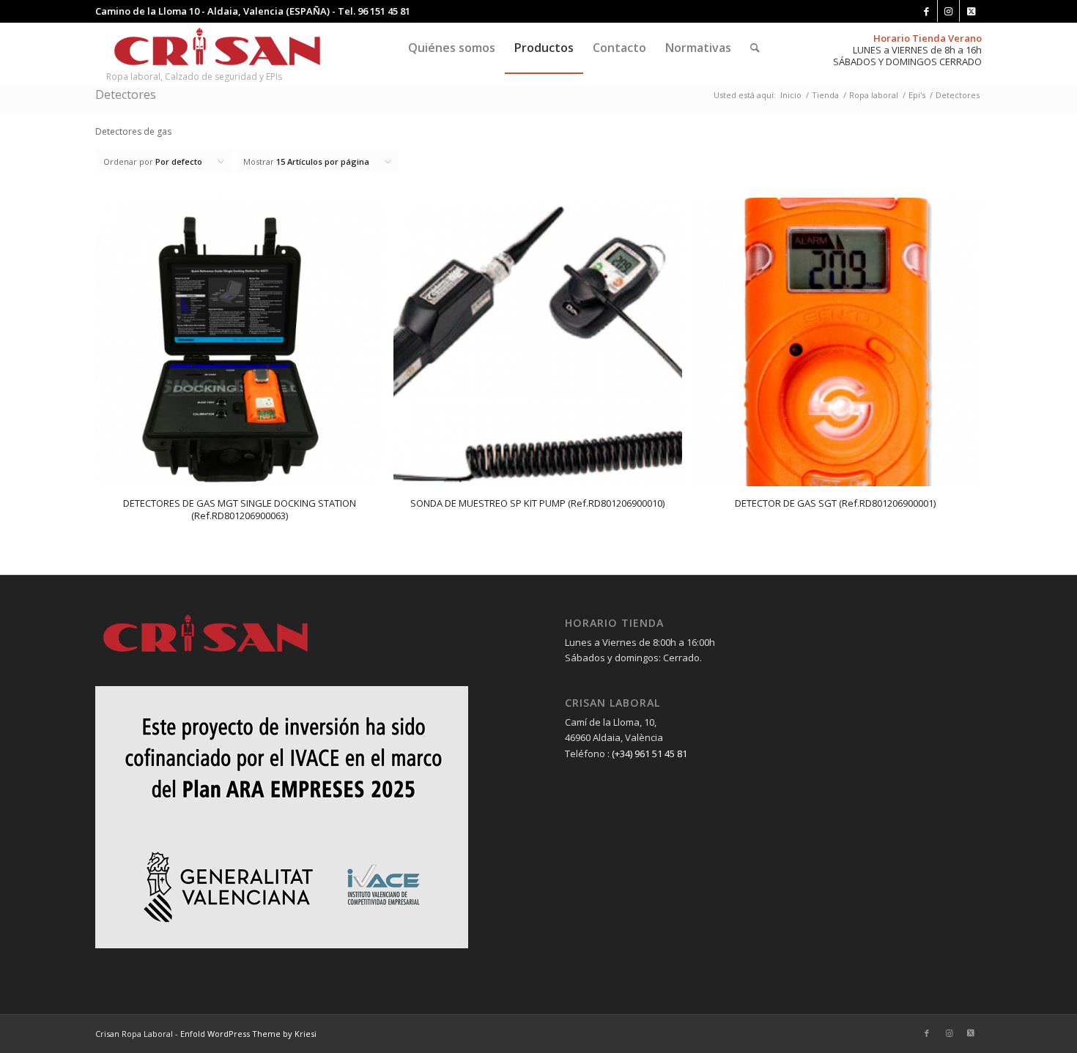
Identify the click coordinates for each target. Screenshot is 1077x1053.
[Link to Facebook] (926, 11)
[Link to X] (971, 11)
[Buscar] (755, 47)
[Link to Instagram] (948, 11)
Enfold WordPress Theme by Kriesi (248, 1033)
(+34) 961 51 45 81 (649, 753)
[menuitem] (452, 47)
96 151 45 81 (384, 11)
